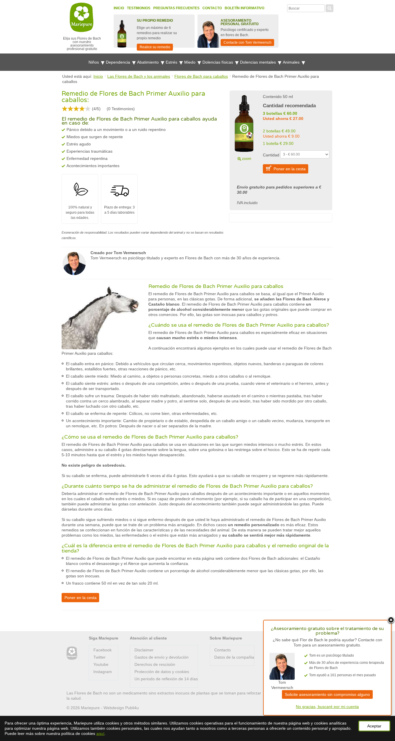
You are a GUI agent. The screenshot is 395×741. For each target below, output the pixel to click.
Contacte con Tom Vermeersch (248, 42)
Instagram (102, 671)
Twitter (99, 657)
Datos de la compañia (234, 657)
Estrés (172, 62)
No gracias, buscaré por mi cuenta (327, 706)
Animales (292, 62)
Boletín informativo (244, 8)
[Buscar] (329, 7)
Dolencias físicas (218, 62)
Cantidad (271, 155)
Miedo (190, 62)
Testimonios (138, 8)
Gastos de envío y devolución (161, 657)
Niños (94, 62)
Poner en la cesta (290, 169)
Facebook (102, 650)
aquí (100, 733)
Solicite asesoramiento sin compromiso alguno (327, 694)
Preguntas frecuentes (176, 8)
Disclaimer (144, 650)
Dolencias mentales (258, 62)
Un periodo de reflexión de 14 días (166, 679)
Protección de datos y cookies (161, 671)
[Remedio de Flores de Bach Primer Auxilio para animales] (244, 127)
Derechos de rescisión (154, 664)
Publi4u (132, 707)
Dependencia (118, 62)
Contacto (212, 8)
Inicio (119, 8)
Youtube (100, 664)
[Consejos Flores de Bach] (72, 653)
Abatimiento (148, 62)
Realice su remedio (155, 47)
